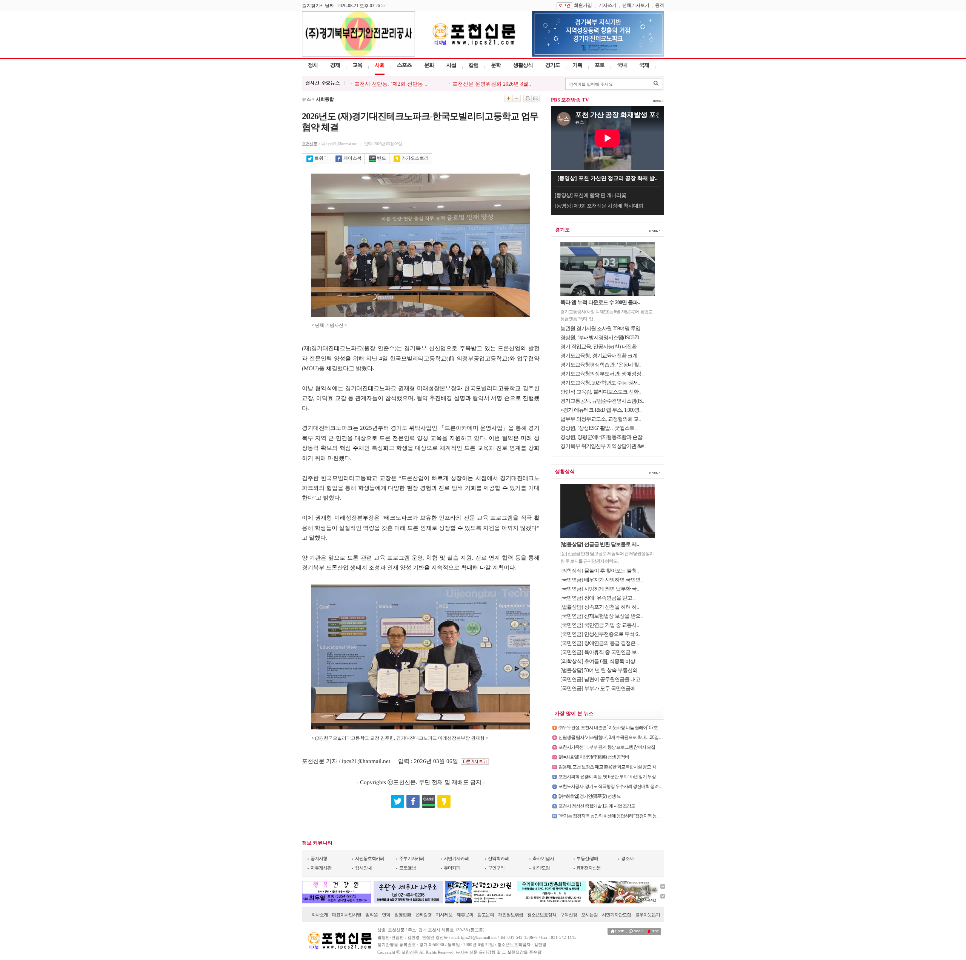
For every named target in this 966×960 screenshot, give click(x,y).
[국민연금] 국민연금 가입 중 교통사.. (599, 625)
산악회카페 (498, 858)
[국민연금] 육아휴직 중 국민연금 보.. (599, 652)
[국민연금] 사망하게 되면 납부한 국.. (599, 589)
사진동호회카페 (369, 858)
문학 (496, 65)
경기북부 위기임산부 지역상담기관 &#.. (603, 446)
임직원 (371, 914)
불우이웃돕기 (647, 914)
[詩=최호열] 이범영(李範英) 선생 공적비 (593, 757)
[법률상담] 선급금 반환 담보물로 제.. (599, 544)
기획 (577, 65)
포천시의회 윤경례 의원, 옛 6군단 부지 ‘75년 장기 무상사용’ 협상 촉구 (620, 776)
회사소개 (319, 914)
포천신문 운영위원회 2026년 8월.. (491, 84)
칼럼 (473, 65)
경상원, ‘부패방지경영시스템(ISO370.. (600, 337)
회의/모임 (541, 868)
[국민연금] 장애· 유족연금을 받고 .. (597, 598)
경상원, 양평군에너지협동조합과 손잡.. (602, 437)
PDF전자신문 (589, 868)
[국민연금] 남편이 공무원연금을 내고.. (601, 679)
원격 (659, 5)
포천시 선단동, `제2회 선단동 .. (391, 84)
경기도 (552, 65)
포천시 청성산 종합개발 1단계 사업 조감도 (596, 806)
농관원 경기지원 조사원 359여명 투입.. (601, 328)
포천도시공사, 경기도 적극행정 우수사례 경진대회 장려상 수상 (615, 786)
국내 (622, 65)
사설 (451, 65)
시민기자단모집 (616, 914)
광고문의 (485, 914)
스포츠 (404, 65)
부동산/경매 (587, 858)
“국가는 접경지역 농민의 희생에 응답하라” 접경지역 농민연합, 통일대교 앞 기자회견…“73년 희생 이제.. (650, 815)
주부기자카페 (411, 858)
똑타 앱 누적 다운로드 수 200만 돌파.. (600, 302)
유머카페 (452, 868)
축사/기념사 (543, 858)
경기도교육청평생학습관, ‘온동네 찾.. (600, 365)
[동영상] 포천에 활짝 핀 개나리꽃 (590, 195)
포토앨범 (407, 868)
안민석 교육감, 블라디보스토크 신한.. (600, 392)
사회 (380, 65)
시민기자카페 (456, 858)
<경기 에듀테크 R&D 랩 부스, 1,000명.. (600, 410)
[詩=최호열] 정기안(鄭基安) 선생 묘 (589, 796)
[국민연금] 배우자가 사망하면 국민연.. (601, 580)
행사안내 (363, 868)
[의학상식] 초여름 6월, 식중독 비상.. (598, 661)
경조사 (627, 858)
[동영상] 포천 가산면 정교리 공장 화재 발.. (607, 178)
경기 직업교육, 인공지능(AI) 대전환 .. (600, 346)
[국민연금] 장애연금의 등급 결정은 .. (599, 643)
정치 (313, 65)
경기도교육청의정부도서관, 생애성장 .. (602, 374)
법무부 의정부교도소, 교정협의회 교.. (600, 419)
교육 (357, 65)
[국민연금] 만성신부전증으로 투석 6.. (600, 634)
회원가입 (583, 5)
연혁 (386, 914)
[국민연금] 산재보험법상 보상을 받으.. (601, 616)
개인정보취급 (510, 914)
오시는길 (589, 914)
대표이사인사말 (346, 914)
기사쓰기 (607, 5)
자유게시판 (321, 868)
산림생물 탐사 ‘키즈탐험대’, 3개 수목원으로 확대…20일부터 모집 (617, 737)
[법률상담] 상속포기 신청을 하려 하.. (599, 607)
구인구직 (496, 868)
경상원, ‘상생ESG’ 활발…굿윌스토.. (598, 428)
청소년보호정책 (541, 914)
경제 (335, 65)
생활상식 (523, 65)
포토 (600, 65)
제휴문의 (465, 914)
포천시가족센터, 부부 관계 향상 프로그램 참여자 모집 (606, 747)
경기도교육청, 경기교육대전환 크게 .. (600, 355)
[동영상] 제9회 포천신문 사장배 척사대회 (599, 206)
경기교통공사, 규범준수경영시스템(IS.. (602, 401)
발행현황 (402, 914)
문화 (429, 65)
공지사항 (319, 858)
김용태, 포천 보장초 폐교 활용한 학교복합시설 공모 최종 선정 (613, 766)
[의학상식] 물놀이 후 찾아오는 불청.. (599, 571)
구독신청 (568, 914)
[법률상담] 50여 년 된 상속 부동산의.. (600, 670)
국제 (644, 65)
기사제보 (444, 914)
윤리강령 (423, 914)
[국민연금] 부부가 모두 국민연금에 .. (599, 688)
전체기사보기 (635, 5)
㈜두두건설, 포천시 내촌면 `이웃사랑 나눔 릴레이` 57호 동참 (612, 727)
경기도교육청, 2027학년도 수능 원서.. (600, 383)
